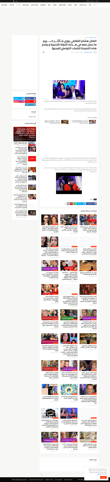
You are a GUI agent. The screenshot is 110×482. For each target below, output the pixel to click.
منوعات (86, 37)
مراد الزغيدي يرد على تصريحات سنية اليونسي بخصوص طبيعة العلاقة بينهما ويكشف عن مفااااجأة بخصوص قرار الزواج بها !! (88, 400)
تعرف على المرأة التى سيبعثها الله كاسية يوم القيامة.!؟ (88, 273)
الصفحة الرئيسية (93, 37)
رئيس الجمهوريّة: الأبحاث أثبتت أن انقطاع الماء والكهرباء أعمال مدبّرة (20, 206)
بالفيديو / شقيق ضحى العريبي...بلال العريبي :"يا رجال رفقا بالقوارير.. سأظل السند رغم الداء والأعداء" (50, 275)
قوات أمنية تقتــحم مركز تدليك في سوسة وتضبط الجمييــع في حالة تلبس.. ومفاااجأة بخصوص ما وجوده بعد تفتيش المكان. (88, 300)
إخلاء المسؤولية (49, 480)
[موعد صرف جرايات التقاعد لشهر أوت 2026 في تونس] (32, 144)
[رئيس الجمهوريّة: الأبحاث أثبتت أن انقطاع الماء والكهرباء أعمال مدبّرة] (32, 206)
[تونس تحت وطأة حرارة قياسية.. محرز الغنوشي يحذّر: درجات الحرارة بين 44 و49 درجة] (32, 169)
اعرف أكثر (99, 474)
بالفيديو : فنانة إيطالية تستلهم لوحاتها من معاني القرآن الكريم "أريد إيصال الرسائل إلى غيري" (51, 375)
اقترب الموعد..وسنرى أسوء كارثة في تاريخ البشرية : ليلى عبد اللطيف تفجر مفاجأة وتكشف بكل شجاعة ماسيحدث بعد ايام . (88, 376)
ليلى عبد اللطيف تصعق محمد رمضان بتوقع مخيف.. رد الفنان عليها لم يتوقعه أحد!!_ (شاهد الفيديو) (50, 229)
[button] (17, 5)
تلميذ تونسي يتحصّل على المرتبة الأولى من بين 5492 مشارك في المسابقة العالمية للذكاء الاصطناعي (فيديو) (69, 324)
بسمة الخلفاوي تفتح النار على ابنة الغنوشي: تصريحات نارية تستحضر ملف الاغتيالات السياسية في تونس (20, 198)
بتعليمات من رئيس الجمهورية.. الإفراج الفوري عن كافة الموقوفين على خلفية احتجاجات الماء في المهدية (21, 160)
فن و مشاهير (82, 5)
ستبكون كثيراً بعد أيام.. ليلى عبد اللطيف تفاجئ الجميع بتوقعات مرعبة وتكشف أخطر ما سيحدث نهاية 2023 (89, 422)
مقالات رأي (4, 5)
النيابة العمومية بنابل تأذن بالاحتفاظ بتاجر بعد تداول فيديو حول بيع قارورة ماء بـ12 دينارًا (21, 213)
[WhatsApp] (74, 203)
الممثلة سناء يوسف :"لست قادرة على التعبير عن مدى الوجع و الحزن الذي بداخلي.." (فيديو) (69, 446)
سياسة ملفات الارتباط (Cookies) (36, 480)
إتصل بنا (96, 1)
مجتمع (70, 5)
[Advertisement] (55, 20)
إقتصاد (54, 5)
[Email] (68, 203)
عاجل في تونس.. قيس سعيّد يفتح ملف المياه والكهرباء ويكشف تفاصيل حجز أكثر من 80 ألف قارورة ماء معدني (21, 179)
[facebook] (13, 1)
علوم (49, 5)
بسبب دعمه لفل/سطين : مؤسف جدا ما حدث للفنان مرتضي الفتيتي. (90, 445)
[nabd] (16, 1)
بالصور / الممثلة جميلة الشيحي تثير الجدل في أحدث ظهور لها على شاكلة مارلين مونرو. (50, 299)
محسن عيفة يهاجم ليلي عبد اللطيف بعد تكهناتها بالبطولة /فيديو (50, 398)
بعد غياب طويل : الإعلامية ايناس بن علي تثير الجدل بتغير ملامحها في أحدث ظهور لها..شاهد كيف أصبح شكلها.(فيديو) (89, 325)
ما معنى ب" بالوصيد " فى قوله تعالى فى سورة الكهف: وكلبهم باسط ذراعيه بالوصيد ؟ (52, 122)
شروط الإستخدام (58, 480)
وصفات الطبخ (34, 5)
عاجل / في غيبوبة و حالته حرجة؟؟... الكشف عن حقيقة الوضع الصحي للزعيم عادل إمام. (79, 122)
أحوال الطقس (62, 5)
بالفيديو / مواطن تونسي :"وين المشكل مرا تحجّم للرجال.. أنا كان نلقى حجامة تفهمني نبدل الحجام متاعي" (89, 251)
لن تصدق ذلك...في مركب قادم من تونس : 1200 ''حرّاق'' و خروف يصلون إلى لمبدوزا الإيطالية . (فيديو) (88, 229)
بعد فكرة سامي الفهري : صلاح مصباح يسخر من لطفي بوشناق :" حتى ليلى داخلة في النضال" (69, 229)
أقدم (42, 474)
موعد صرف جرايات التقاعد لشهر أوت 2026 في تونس (20, 142)
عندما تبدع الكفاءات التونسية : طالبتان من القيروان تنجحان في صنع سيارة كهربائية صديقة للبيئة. (50, 348)
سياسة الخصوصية (68, 480)
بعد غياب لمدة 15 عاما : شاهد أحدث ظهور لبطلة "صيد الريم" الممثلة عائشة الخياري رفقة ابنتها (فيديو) (69, 375)
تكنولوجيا (43, 5)
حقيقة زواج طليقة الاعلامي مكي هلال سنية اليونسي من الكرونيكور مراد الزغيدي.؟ (69, 421)
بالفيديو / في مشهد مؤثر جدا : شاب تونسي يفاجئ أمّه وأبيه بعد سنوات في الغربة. (69, 250)
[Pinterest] (71, 203)
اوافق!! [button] (103, 477)
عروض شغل (25, 5)
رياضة (75, 5)
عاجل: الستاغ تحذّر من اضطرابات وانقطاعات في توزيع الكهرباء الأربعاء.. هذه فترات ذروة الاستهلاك (20, 188)
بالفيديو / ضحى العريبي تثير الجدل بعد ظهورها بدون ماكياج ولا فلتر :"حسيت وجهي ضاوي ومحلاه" (49, 324)
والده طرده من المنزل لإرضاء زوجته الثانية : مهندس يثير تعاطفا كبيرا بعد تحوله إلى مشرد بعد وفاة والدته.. (50, 446)
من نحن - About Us (90, 1)
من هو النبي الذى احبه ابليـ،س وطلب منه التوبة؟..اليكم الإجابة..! (69, 398)
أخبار (90, 5)
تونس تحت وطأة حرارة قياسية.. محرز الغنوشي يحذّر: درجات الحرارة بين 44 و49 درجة (20, 170)
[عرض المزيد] (65, 203)
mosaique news (83, 480)
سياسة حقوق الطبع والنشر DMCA (19, 480)
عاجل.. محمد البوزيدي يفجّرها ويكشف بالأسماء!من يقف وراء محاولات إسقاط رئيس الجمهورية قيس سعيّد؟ (20, 150)
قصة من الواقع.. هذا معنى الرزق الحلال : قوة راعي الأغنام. (88, 346)
